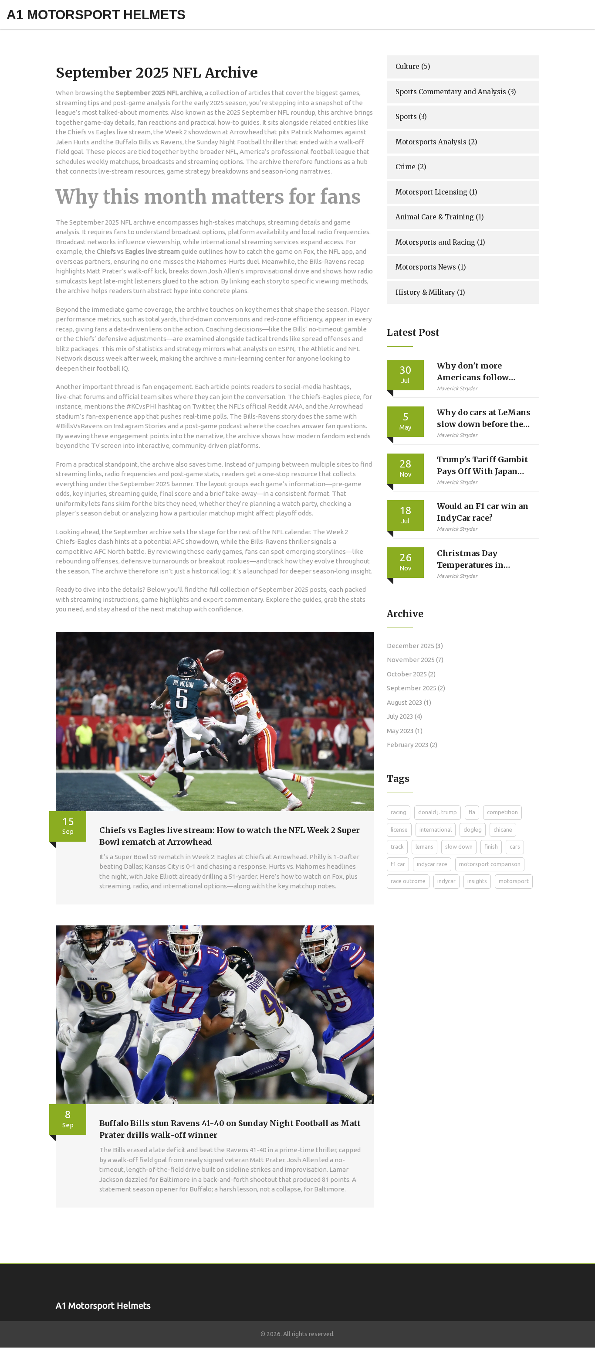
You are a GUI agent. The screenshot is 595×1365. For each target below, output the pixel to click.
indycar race (432, 864)
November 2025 (415, 659)
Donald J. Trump (437, 812)
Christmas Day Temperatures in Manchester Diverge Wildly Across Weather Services (483, 559)
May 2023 (405, 730)
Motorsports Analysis (436, 142)
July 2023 (404, 716)
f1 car (398, 864)
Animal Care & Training (440, 217)
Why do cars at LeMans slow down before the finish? (484, 418)
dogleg (472, 829)
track (397, 846)
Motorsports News (431, 267)
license (399, 829)
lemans (424, 846)
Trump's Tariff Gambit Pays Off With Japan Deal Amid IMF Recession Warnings (482, 465)
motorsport (514, 881)
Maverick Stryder (457, 388)
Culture (413, 66)
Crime (411, 167)
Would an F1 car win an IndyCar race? (482, 512)
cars (515, 846)
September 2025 (416, 688)
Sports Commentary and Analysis (456, 92)
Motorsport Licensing (436, 192)
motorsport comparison (490, 864)
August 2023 (409, 702)
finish (491, 846)
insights (477, 881)
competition (502, 812)
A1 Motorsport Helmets (96, 14)
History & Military (430, 292)
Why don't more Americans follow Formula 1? (473, 372)
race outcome (408, 881)
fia (472, 812)
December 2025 (415, 645)
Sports (411, 117)
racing (398, 812)
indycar (446, 881)
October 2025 (411, 674)
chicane (503, 829)
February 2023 (412, 744)
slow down (459, 846)
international (435, 829)
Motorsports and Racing (440, 242)
